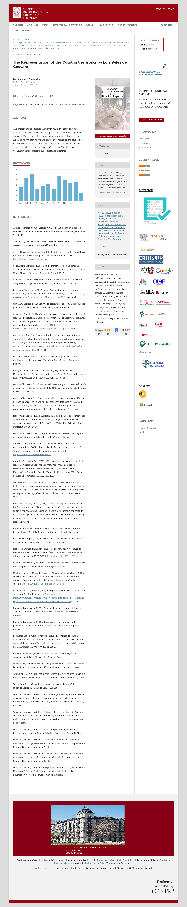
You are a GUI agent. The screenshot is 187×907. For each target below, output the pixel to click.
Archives (32, 25)
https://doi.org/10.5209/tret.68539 (61, 556)
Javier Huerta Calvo (95, 863)
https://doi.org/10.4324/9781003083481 (32, 454)
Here (141, 99)
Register (160, 8)
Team (45, 25)
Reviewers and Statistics (67, 25)
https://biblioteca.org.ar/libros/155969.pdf (42, 297)
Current (18, 25)
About (90, 25)
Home (16, 39)
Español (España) (147, 428)
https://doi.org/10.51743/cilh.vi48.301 (36, 96)
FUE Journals (23, 31)
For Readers (144, 138)
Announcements (127, 25)
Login (171, 8)
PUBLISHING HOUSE (151, 74)
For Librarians (145, 147)
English (142, 432)
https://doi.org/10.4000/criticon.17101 (31, 259)
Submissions (107, 25)
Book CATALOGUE (150, 71)
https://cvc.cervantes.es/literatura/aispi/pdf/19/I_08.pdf (39, 328)
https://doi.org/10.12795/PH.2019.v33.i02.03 (42, 583)
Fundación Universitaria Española (114, 860)
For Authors (144, 143)
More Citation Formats (110, 193)
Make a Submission (151, 120)
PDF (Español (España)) (112, 136)
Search (167, 25)
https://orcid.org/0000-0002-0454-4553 (27, 85)
